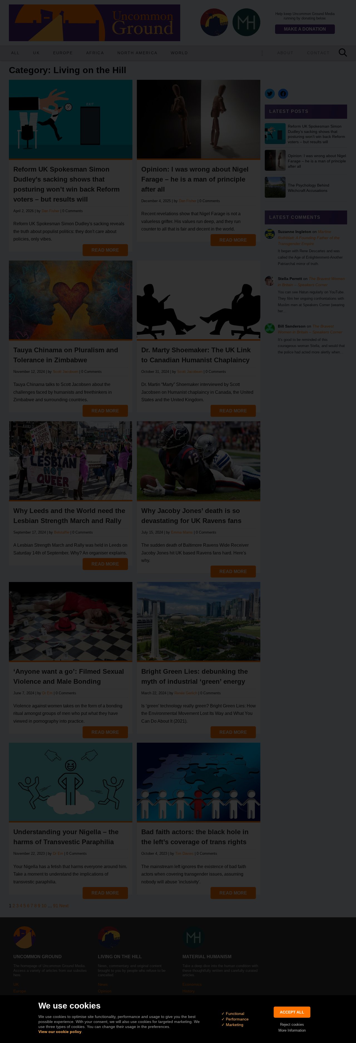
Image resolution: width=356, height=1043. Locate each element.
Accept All (292, 1012)
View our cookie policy (59, 1031)
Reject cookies (292, 1024)
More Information (292, 1030)
